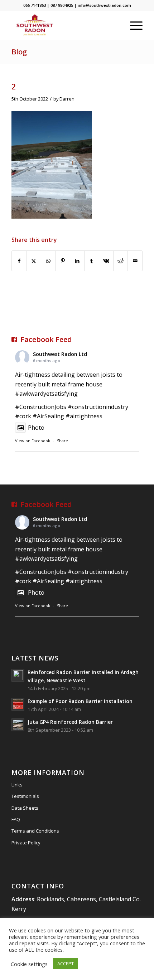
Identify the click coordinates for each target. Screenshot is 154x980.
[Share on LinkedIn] (77, 261)
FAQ (15, 819)
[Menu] (133, 25)
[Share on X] (34, 261)
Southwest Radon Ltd (60, 354)
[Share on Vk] (106, 261)
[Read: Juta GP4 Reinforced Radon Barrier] (17, 724)
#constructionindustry (98, 407)
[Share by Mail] (135, 261)
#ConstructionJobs (40, 407)
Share (62, 440)
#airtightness (84, 416)
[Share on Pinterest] (62, 261)
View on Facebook (32, 440)
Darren (66, 99)
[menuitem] (133, 25)
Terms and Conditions (35, 831)
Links (17, 784)
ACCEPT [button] (65, 963)
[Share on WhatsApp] (48, 261)
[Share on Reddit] (120, 261)
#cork (23, 416)
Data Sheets (24, 808)
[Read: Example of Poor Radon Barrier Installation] (17, 704)
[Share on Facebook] (19, 261)
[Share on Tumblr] (91, 261)
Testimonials (25, 796)
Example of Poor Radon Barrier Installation (80, 701)
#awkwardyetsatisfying (46, 394)
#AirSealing (48, 416)
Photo (36, 428)
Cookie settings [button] (29, 964)
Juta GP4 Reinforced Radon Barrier (70, 721)
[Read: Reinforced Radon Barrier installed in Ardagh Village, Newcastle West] (17, 675)
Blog (19, 52)
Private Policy (25, 842)
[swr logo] (63, 25)
